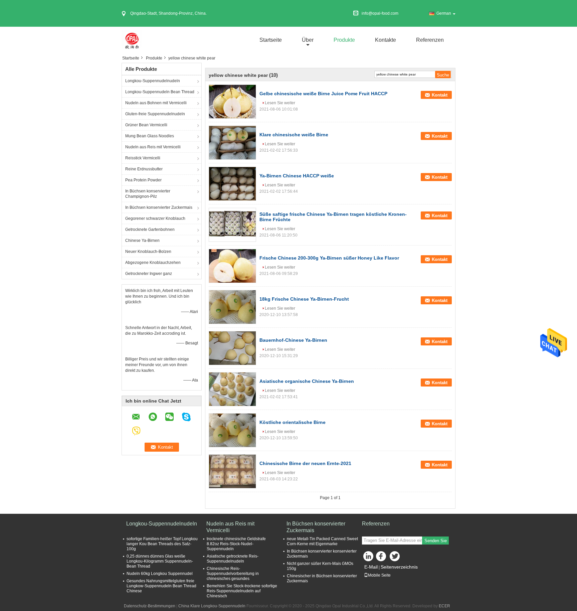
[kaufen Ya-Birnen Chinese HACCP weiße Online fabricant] (232, 184)
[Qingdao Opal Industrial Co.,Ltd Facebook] (382, 558)
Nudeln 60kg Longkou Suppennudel (160, 573)
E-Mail (371, 567)
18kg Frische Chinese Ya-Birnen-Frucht (304, 299)
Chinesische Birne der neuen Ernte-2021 (305, 463)
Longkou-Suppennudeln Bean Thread (159, 92)
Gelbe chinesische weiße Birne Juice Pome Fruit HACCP (323, 93)
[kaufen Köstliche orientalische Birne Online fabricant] (232, 430)
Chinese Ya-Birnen (142, 240)
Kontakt (439, 95)
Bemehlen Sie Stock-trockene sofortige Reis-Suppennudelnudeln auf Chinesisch (242, 591)
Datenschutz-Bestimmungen (149, 606)
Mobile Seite (379, 575)
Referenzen (430, 40)
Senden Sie (435, 540)
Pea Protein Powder (143, 180)
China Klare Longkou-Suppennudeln (211, 606)
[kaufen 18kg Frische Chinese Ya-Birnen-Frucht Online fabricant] (232, 307)
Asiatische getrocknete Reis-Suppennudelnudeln (232, 559)
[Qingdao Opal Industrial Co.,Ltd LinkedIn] (368, 558)
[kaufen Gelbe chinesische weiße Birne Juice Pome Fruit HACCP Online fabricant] (232, 102)
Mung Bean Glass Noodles (149, 136)
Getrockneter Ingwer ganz (148, 273)
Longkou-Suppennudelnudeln (152, 81)
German (443, 13)
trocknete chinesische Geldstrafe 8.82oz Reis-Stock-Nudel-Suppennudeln (236, 544)
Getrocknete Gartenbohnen (150, 229)
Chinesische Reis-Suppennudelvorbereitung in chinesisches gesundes (233, 573)
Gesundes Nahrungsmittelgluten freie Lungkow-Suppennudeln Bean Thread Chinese (161, 586)
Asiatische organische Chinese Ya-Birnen (306, 381)
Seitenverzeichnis (399, 567)
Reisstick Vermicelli (142, 158)
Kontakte (385, 40)
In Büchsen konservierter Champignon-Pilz (147, 194)
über (308, 40)
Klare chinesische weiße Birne (293, 134)
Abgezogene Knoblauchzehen (153, 262)
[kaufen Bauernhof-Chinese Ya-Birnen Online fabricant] (232, 348)
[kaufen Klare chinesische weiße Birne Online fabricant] (232, 143)
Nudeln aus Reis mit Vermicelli (153, 147)
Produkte (344, 40)
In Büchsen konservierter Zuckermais (158, 207)
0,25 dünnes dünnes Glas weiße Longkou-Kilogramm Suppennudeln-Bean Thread (160, 561)
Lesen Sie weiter (280, 103)
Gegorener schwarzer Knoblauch (155, 218)
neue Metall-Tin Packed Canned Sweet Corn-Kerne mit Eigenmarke (322, 541)
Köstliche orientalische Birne (292, 422)
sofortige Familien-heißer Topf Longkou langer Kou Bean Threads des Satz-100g (162, 544)
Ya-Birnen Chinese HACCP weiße (296, 175)
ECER (444, 606)
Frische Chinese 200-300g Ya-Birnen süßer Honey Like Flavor (329, 258)
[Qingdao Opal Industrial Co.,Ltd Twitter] (395, 558)
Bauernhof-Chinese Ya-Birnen (293, 340)
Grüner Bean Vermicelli (146, 125)
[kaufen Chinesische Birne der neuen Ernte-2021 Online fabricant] (232, 471)
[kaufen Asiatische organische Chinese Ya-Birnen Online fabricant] (232, 389)
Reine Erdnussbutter (144, 169)
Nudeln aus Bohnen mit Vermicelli (156, 103)
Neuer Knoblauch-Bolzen (148, 251)
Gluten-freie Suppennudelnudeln (155, 114)
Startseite (270, 40)
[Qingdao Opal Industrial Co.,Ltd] (132, 39)
